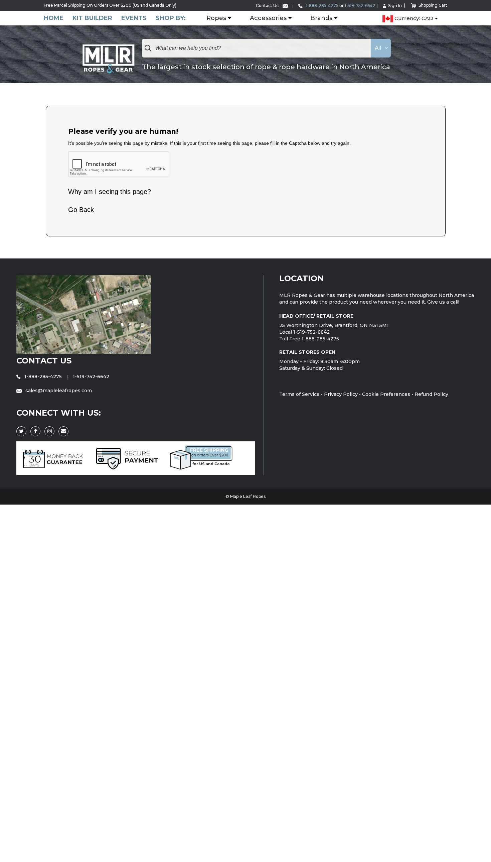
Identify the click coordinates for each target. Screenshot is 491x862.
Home (53, 18)
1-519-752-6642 (360, 5)
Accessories (268, 18)
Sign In (395, 5)
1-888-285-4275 (321, 5)
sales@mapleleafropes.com (58, 391)
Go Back (81, 209)
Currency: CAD (413, 18)
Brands (321, 18)
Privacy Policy (341, 394)
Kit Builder (92, 18)
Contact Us (43, 360)
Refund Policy (431, 394)
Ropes (216, 18)
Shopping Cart (433, 5)
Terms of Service (299, 394)
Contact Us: (268, 5)
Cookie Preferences (386, 394)
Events (134, 18)
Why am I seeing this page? (109, 191)
